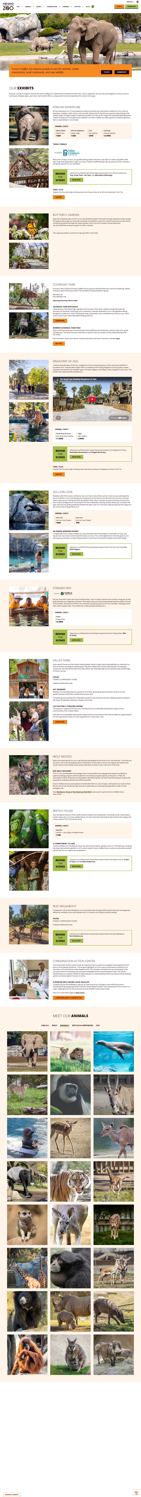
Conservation (52, 6)
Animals (28, 6)
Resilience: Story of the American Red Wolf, (74, 792)
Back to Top (136, 1493)
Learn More (59, 722)
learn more (80, 993)
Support (77, 6)
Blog (88, 6)
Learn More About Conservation (68, 998)
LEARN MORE (59, 321)
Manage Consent (12, 1494)
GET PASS (58, 344)
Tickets (119, 6)
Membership (131, 6)
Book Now (76, 180)
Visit (18, 6)
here (118, 338)
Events (38, 6)
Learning (65, 6)
